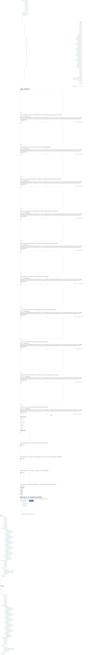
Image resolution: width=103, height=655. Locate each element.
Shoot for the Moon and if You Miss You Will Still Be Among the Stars (40, 179)
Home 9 (26, 9)
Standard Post (79, 37)
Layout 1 (80, 68)
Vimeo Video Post (79, 39)
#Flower (78, 414)
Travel (21, 208)
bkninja (33, 514)
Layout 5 (80, 72)
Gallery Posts (80, 63)
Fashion (80, 82)
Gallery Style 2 (79, 65)
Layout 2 (80, 69)
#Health (78, 122)
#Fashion (75, 122)
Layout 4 (80, 71)
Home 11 (26, 11)
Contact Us (25, 15)
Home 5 (26, 4)
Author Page (80, 77)
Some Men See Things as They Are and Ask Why (34, 470)
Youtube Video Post (78, 38)
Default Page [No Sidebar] (77, 79)
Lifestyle (21, 176)
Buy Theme (25, 12)
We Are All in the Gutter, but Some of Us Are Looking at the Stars (39, 375)
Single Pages (80, 35)
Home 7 (26, 6)
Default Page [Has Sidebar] (77, 78)
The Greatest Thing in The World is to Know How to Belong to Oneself (41, 115)
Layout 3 (80, 70)
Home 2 (26, 1)
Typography (80, 80)
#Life (79, 218)
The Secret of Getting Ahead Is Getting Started (34, 407)
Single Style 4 (80, 52)
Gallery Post (80, 40)
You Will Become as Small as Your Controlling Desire (35, 147)
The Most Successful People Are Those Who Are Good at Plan (38, 484)
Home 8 (26, 8)
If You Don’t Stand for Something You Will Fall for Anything (37, 309)
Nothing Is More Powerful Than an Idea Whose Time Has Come (39, 243)
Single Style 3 (80, 46)
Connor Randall (23, 116)
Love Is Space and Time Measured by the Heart (34, 342)
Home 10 (26, 10)
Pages (81, 74)
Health (81, 83)
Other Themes (25, 14)
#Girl (79, 250)
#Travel (81, 283)
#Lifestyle (81, 122)
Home (81, 23)
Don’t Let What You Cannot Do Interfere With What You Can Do (39, 211)
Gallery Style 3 (79, 66)
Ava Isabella (23, 148)
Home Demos (25, 0)
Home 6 (26, 5)
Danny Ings (22, 343)
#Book (77, 348)
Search (81, 75)
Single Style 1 (80, 36)
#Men (82, 186)
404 (81, 81)
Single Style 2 (80, 41)
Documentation (26, 13)
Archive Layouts (79, 67)
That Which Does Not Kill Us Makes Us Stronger (34, 276)
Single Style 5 (80, 57)
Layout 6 (80, 73)
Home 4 (26, 3)
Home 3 (26, 2)
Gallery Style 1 (79, 64)
